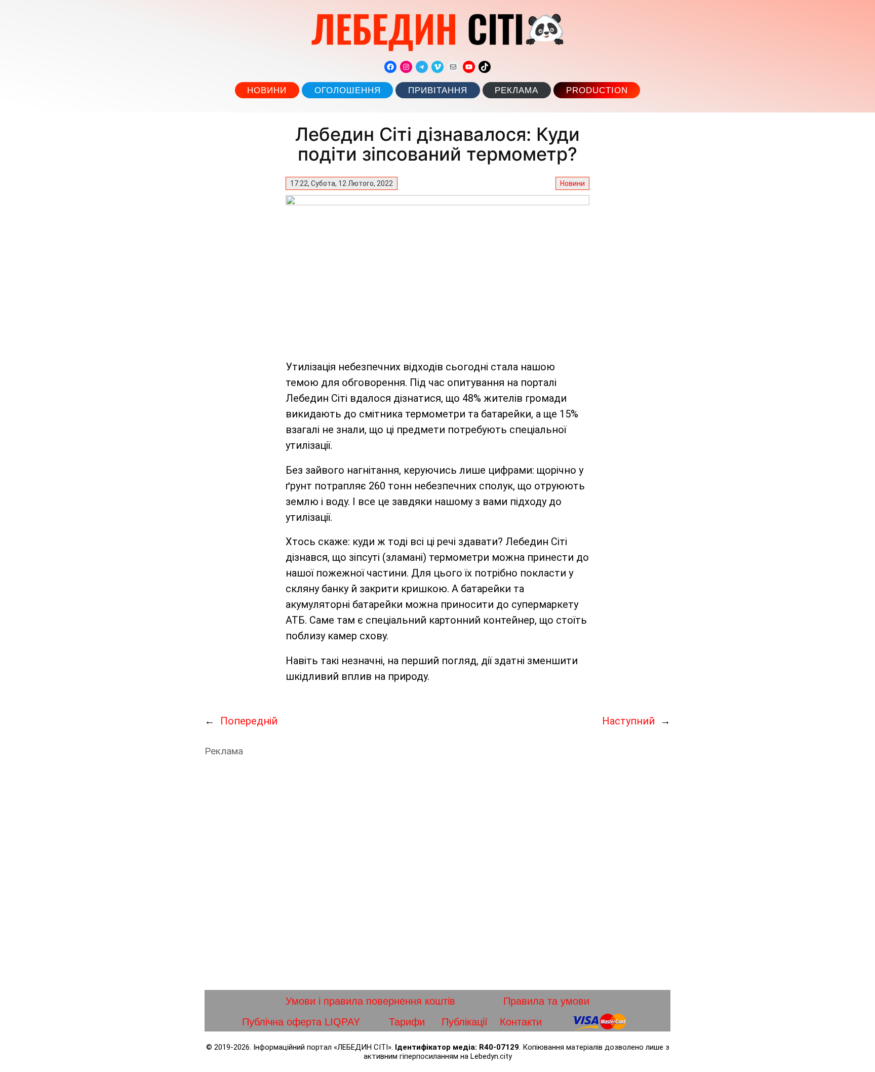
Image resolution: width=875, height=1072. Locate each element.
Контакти (521, 1021)
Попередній (248, 721)
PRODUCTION (597, 90)
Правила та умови (546, 1001)
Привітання (437, 90)
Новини (267, 90)
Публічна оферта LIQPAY (301, 1021)
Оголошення (347, 90)
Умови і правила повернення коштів (370, 1001)
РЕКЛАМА (516, 90)
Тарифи (407, 1021)
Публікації (465, 1021)
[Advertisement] (437, 873)
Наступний (628, 721)
